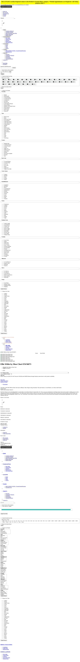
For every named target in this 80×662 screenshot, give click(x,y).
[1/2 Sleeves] (4, 585)
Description (5, 384)
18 (55, 79)
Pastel (5, 179)
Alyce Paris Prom (9, 348)
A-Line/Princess (7, 261)
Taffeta (5, 216)
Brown (5, 326)
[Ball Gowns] (4, 535)
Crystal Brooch (7, 188)
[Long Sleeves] (4, 587)
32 (14, 82)
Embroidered (6, 189)
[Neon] (2, 554)
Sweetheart (6, 255)
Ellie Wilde (8, 345)
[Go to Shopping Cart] (1, 8)
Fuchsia (5, 314)
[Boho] (4, 536)
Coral (5, 321)
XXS (5, 84)
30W (67, 82)
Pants (5, 126)
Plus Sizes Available (8, 153)
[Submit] (14, 18)
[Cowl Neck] (4, 574)
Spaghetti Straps (7, 285)
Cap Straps (6, 282)
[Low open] (4, 550)
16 (51, 79)
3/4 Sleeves (6, 272)
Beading (6, 186)
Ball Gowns (6, 116)
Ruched (5, 154)
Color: (1, 374)
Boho (5, 117)
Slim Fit (5, 265)
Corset (5, 147)
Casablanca (8, 339)
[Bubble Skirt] (4, 541)
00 (10, 79)
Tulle (5, 217)
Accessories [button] (5, 474)
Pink (5, 312)
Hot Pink (6, 313)
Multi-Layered (7, 149)
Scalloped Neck (7, 250)
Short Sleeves (7, 276)
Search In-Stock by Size (7, 76)
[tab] (41, 340)
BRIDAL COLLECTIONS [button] (6, 644)
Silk (5, 215)
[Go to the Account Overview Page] (1, 9)
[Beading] (3, 559)
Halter (5, 241)
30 (9, 82)
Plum (5, 317)
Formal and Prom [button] (7, 464)
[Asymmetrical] (3, 570)
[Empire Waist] (4, 581)
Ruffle (5, 196)
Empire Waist (7, 263)
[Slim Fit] (4, 583)
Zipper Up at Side (7, 168)
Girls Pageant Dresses (8, 103)
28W (61, 82)
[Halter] (4, 575)
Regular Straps (7, 284)
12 (41, 79)
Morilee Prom (8, 349)
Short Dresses (7, 131)
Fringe (5, 193)
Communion (6, 99)
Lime (5, 298)
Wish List (5, 11)
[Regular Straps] (4, 592)
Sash (5, 197)
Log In (4, 15)
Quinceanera (6, 108)
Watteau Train (7, 234)
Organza (6, 211)
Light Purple (6, 309)
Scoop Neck (6, 251)
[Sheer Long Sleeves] (4, 589)
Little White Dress (7, 123)
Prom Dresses (7, 107)
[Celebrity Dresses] (4, 542)
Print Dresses (6, 128)
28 (4, 82)
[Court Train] (3, 572)
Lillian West (8, 340)
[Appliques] (3, 558)
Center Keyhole (7, 146)
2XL (34, 84)
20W (37, 82)
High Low (6, 148)
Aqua (5, 299)
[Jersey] (3, 566)
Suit (5, 134)
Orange (5, 319)
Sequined (6, 214)
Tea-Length (6, 233)
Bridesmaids (6, 96)
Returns (4, 428)
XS (10, 84)
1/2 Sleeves (6, 271)
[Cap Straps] (4, 591)
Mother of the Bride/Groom (9, 106)
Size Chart (2, 379)
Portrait (5, 248)
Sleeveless (6, 277)
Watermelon (6, 316)
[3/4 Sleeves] (4, 586)
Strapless (6, 253)
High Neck (6, 242)
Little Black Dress (7, 121)
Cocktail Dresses (7, 98)
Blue (5, 304)
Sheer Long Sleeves (8, 274)
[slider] (72, 509)
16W (26, 82)
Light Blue (6, 302)
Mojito (5, 294)
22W (43, 82)
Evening (6, 101)
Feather (5, 191)
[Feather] (3, 565)
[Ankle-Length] (3, 569)
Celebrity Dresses (7, 144)
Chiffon (5, 205)
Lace (5, 194)
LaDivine (7, 347)
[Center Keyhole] (4, 543)
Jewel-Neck (6, 243)
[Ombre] (2, 555)
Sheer (5, 166)
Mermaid (6, 264)
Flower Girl (6, 102)
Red (5, 318)
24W (49, 82)
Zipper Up (6, 167)
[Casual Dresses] (5, 532)
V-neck (5, 256)
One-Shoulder (7, 247)
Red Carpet (6, 109)
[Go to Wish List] (2, 8)
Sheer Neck (6, 252)
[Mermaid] (4, 582)
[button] (4, 30)
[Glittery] (2, 552)
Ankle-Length (7, 223)
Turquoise (6, 301)
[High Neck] (4, 576)
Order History (5, 439)
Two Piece (6, 138)
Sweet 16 (6, 111)
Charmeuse (6, 204)
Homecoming (7, 104)
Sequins (5, 198)
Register (4, 14)
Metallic (5, 175)
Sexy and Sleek (7, 129)
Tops (5, 135)
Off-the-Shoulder (7, 246)
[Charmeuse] (3, 563)
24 (70, 79)
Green (5, 297)
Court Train (6, 227)
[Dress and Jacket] (4, 537)
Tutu (5, 136)
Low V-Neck (7, 245)
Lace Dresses (7, 120)
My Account (5, 12)
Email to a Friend (3, 382)
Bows (5, 187)
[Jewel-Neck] (4, 577)
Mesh (5, 210)
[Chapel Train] (3, 571)
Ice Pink (6, 311)
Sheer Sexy (6, 130)
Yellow (5, 293)
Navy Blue (6, 306)
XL (29, 84)
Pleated (5, 152)
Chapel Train (6, 225)
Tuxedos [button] (5, 484)
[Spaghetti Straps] (4, 593)
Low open (6, 165)
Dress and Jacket (7, 119)
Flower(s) (6, 192)
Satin (5, 212)
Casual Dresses (7, 97)
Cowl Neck (6, 240)
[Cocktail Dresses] (5, 533)
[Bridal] (5, 530)
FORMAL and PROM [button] (5, 651)
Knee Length (6, 229)
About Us (5, 432)
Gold (5, 324)
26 (75, 79)
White (5, 331)
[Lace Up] (4, 549)
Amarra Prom (8, 346)
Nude (5, 323)
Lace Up (6, 163)
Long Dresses (7, 124)
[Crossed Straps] (4, 547)
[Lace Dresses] (4, 538)
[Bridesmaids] (5, 531)
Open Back (6, 151)
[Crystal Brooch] (3, 561)
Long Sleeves (7, 273)
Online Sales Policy (4, 380)
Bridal (5, 94)
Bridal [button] (4, 453)
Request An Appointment (6, 6)
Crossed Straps (7, 162)
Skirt (5, 133)
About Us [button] (5, 491)
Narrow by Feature (6, 90)
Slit (5, 156)
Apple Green (6, 296)
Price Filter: (5, 71)
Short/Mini (6, 230)
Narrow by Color (6, 291)
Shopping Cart (6, 13)
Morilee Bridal (8, 341)
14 (46, 79)
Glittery (5, 174)
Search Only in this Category (7, 70)
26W (55, 82)
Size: (1, 372)
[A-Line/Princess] (4, 580)
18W (32, 82)
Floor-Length (7, 228)
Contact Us (5, 427)
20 (60, 79)
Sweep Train (6, 232)
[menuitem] (41, 11)
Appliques (6, 184)
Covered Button (7, 161)
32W (73, 82)
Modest (5, 125)
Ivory (5, 322)
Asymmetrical (7, 224)
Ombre (5, 178)
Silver (5, 329)
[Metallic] (2, 553)
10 (36, 79)
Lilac (5, 308)
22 (65, 79)
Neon (5, 176)
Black (5, 327)
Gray (5, 328)
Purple (5, 307)
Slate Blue (6, 303)
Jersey (5, 207)
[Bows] (3, 560)
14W (20, 82)
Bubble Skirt (6, 143)
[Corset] (4, 544)
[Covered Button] (4, 546)
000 (5, 79)
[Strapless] (4, 594)
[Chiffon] (3, 564)
